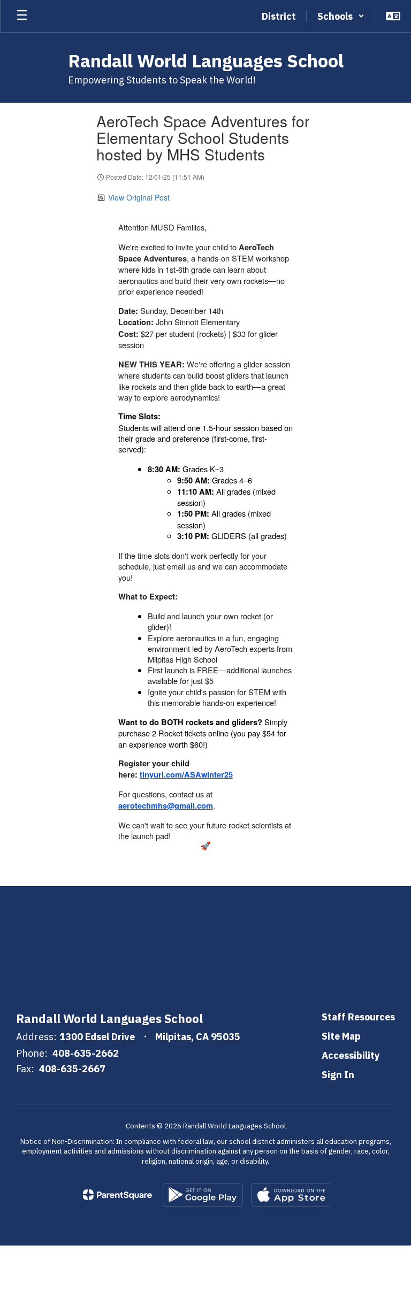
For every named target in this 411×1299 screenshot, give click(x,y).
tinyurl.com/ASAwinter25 (186, 774)
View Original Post (139, 197)
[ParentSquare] (117, 1195)
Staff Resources (358, 1017)
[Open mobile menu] (22, 16)
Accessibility (351, 1055)
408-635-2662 (85, 1053)
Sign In (338, 1075)
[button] (341, 16)
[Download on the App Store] (291, 1195)
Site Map (341, 1036)
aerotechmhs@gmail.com (165, 805)
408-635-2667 (72, 1069)
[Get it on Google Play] (203, 1195)
